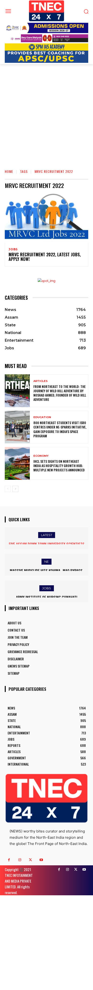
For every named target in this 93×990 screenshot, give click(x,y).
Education (42, 417)
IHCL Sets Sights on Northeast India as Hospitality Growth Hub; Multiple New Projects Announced (59, 465)
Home (9, 171)
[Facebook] (9, 860)
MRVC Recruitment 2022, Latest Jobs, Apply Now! (45, 256)
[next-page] (15, 489)
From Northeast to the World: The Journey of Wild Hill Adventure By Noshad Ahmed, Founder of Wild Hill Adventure (59, 393)
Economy (41, 456)
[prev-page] (8, 489)
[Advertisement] (46, 113)
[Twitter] (30, 860)
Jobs (13, 249)
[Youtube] (41, 860)
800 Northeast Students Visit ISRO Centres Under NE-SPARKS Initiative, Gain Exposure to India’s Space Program (59, 429)
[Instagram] (20, 860)
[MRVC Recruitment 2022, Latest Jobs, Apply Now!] (46, 218)
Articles (40, 381)
